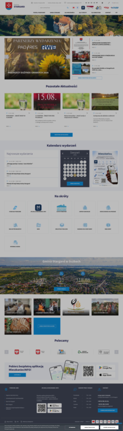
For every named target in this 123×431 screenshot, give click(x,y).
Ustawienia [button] (72, 427)
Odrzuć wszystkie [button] (90, 427)
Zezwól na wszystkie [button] (109, 427)
